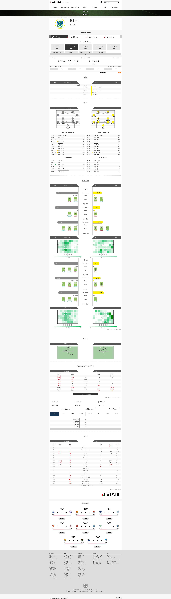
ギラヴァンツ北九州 (82, 574)
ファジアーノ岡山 (52, 574)
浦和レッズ (51, 557)
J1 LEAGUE (51, 553)
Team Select (114, 7)
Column (95, 7)
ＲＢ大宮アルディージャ (68, 563)
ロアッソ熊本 (80, 575)
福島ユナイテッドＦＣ (82, 555)
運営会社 (91, 589)
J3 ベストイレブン (96, 564)
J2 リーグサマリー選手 (97, 560)
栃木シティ (66, 562)
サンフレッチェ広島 (53, 575)
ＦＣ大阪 (79, 566)
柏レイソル (51, 560)
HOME (55, 7)
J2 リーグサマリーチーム (97, 558)
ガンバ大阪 (51, 570)
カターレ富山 (66, 569)
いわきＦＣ (66, 561)
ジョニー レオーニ (98, 135)
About (104, 7)
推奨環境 (78, 589)
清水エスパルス (52, 567)
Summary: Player (75, 7)
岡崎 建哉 (96, 146)
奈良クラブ (80, 567)
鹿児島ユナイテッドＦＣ (68, 61)
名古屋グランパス (52, 568)
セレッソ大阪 (51, 572)
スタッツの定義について (115, 489)
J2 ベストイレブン (96, 561)
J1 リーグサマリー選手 (97, 556)
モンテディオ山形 (67, 560)
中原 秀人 (61, 146)
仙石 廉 (96, 148)
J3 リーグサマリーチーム (97, 562)
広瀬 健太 (96, 139)
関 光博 (60, 143)
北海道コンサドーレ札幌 (68, 555)
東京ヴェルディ (52, 562)
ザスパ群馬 (80, 557)
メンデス (96, 141)
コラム (108, 555)
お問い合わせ (95, 589)
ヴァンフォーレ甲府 (67, 567)
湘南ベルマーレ (66, 566)
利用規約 (74, 589)
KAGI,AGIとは (109, 560)
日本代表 (108, 556)
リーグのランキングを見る (85, 394)
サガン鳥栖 (66, 575)
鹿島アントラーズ (52, 555)
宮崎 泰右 (96, 166)
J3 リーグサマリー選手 (97, 563)
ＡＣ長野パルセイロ (82, 561)
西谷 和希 (96, 154)
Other (108, 553)
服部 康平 (96, 171)
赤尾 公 (60, 145)
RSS (119, 72)
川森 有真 (61, 154)
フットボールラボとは (111, 557)
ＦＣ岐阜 (79, 563)
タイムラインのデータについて (113, 329)
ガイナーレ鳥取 (81, 568)
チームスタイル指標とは (111, 562)
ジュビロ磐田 (66, 570)
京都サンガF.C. (52, 569)
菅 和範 (96, 143)
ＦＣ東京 (51, 561)
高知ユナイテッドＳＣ (82, 573)
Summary (94, 553)
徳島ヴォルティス (67, 573)
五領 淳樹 (61, 148)
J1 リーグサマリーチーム (97, 555)
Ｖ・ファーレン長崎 (53, 578)
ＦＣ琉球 (79, 578)
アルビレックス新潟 (67, 568)
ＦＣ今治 (65, 574)
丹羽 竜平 (61, 164)
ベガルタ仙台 (66, 557)
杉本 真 (96, 168)
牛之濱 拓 (96, 145)
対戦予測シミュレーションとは (112, 563)
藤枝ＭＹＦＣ (66, 572)
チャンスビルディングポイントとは (112, 397)
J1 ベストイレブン (96, 557)
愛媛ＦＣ (79, 572)
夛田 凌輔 (96, 137)
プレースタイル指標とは (111, 561)
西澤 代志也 (97, 150)
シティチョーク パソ (63, 170)
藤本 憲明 (61, 152)
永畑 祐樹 (61, 150)
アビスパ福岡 (51, 576)
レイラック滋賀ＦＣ (82, 564)
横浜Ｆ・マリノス (52, 566)
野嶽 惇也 (61, 168)
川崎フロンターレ (52, 564)
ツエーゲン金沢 (81, 562)
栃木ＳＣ (96, 61)
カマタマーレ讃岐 (81, 570)
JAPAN (84, 7)
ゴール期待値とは (110, 564)
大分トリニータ (66, 576)
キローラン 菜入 (62, 135)
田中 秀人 (61, 139)
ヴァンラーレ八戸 (67, 556)
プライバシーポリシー (85, 589)
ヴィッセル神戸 (52, 573)
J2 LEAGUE (66, 553)
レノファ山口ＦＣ (81, 569)
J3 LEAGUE (80, 553)
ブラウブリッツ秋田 (67, 558)
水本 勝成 (61, 137)
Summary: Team (65, 7)
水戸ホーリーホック (53, 556)
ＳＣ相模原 (80, 558)
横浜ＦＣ (65, 564)
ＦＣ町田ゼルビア (52, 563)
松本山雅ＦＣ (80, 560)
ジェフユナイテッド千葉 (53, 558)
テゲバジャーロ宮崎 (67, 578)
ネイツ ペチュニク (98, 152)
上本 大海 (61, 141)
